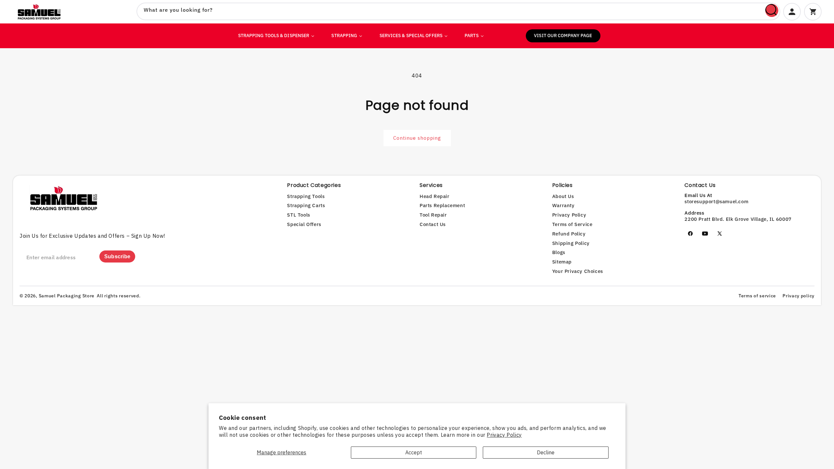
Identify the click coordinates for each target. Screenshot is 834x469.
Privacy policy (798, 296)
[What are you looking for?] (771, 10)
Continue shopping (417, 138)
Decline (545, 452)
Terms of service (757, 296)
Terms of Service (572, 224)
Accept (413, 452)
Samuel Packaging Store (66, 296)
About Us (563, 196)
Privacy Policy (504, 435)
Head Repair (435, 196)
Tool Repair (433, 215)
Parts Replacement (442, 205)
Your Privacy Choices (577, 271)
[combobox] (458, 11)
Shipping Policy (571, 243)
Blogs (558, 252)
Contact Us (433, 224)
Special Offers (304, 224)
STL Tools (298, 215)
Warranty (563, 205)
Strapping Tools (305, 196)
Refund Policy (569, 234)
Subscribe (117, 256)
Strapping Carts (306, 205)
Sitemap (562, 262)
